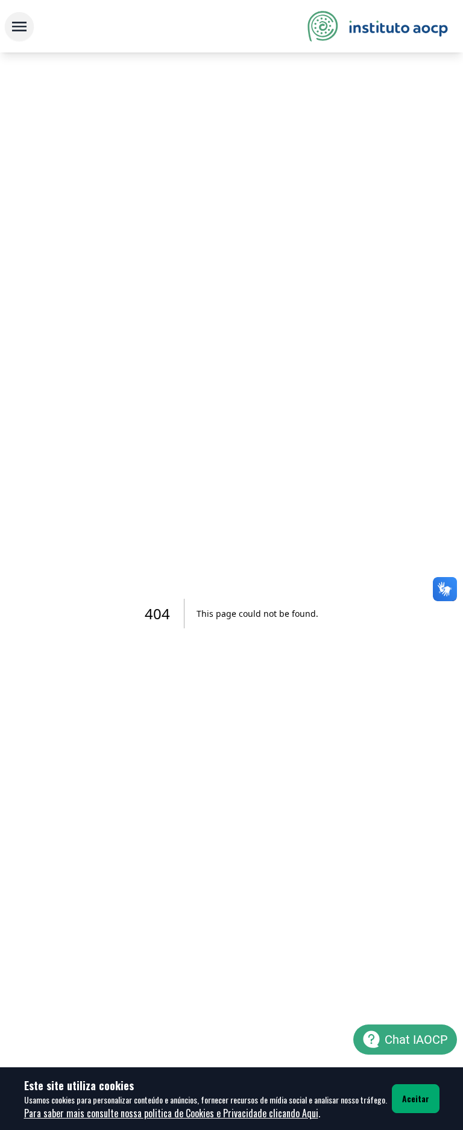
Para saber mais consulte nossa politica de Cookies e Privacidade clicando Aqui (171, 1113)
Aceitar (415, 1098)
